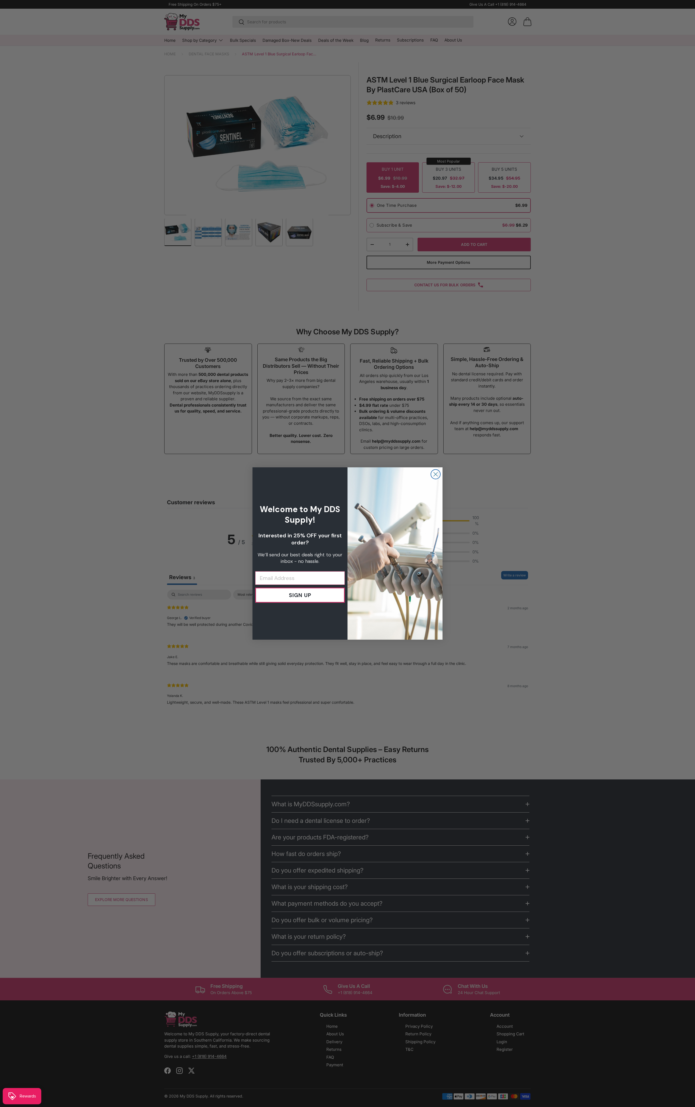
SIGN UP (300, 595)
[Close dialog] (435, 474)
